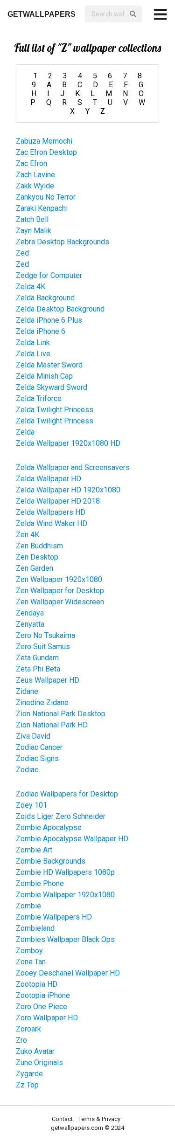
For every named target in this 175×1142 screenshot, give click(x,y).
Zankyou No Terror (46, 197)
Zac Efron (31, 163)
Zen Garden (34, 568)
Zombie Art (34, 849)
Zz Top (27, 1084)
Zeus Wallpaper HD (47, 680)
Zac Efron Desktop (46, 152)
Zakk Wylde (35, 185)
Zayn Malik (33, 230)
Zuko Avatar (35, 1051)
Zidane (27, 691)
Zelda (25, 432)
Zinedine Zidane (42, 702)
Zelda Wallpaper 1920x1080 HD (68, 443)
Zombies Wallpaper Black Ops (65, 939)
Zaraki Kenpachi (42, 208)
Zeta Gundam (37, 657)
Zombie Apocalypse (49, 827)
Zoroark (28, 1028)
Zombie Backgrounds (50, 861)
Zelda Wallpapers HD (50, 512)
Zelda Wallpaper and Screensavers (73, 467)
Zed (22, 253)
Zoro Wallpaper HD (47, 1017)
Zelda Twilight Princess (54, 409)
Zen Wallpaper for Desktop (60, 590)
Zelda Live (33, 353)
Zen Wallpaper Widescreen (60, 601)
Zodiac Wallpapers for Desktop (67, 793)
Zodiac (27, 769)
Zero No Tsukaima (45, 635)
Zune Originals (39, 1062)
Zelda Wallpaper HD (48, 478)
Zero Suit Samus (43, 646)
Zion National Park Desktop (60, 713)
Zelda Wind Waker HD (51, 523)
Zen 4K (27, 534)
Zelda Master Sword (49, 364)
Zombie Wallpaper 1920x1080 (65, 894)
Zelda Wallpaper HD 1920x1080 (68, 489)
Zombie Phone (40, 883)
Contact (63, 1118)
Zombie (28, 905)
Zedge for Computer (49, 275)
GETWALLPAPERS (41, 14)
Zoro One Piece (41, 1006)
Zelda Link (33, 342)
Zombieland (35, 928)
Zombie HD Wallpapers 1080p (65, 872)
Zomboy (29, 950)
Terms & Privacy (99, 1118)
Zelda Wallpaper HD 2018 (58, 501)
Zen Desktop (37, 557)
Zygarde (29, 1073)
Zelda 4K (30, 286)
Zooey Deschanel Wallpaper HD (68, 973)
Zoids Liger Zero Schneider (60, 816)
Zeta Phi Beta (38, 668)
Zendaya (30, 613)
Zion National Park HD (52, 724)
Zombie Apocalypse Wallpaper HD (72, 838)
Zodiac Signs (37, 758)
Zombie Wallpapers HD (54, 917)
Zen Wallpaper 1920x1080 (59, 579)
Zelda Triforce (39, 398)
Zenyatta (30, 624)
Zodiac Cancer (39, 747)
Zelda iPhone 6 (40, 331)
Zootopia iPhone (43, 995)
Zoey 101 (31, 805)
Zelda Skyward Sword (51, 387)
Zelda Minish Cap (44, 376)
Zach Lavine (35, 174)
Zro (21, 1040)
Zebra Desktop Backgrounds (62, 241)
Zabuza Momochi (44, 141)
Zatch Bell (32, 219)
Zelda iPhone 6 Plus (49, 320)
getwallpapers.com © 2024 (87, 1127)
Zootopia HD (36, 984)
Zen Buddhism (39, 545)
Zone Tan (31, 961)
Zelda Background (45, 297)
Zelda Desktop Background (60, 309)
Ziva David (33, 736)
